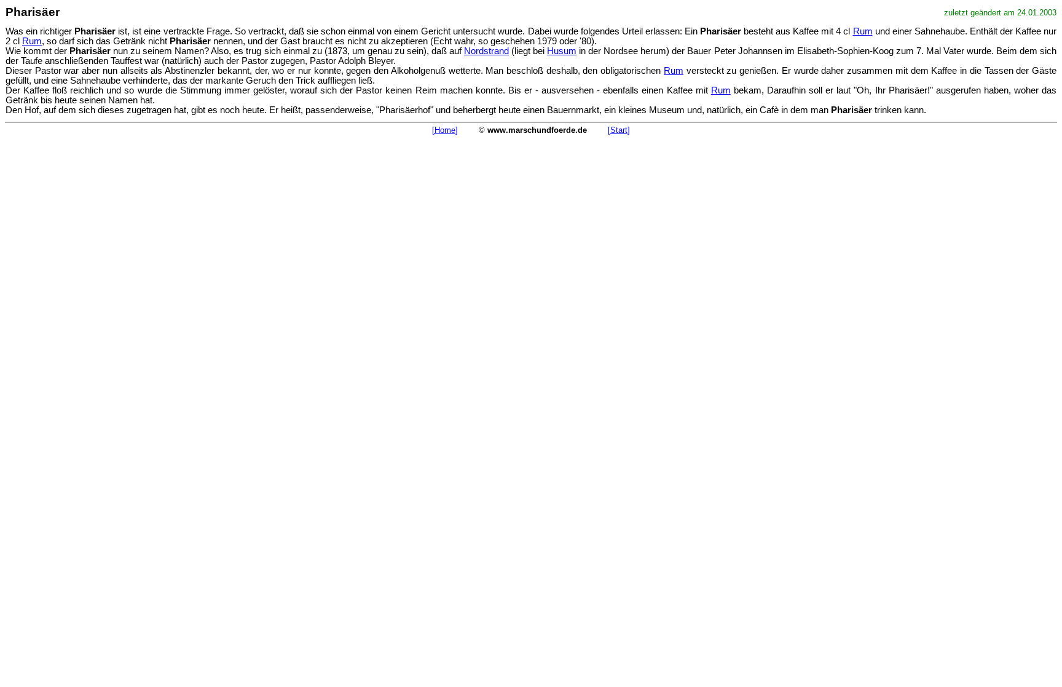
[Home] (445, 130)
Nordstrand (486, 51)
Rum (863, 31)
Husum (561, 51)
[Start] (619, 130)
